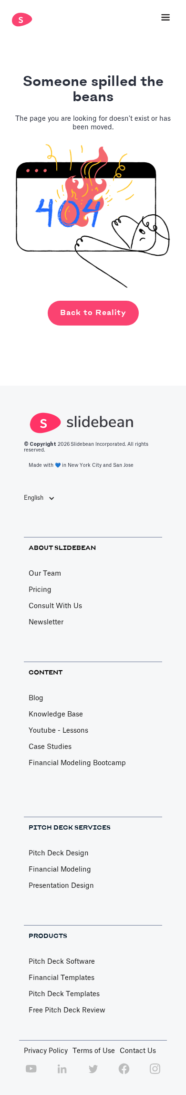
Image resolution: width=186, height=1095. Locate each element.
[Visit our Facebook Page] (124, 1074)
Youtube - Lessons (58, 730)
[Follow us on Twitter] (93, 1074)
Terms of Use (93, 1051)
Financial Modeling (60, 869)
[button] (165, 18)
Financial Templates (61, 978)
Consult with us (55, 606)
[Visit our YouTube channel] (31, 1074)
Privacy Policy (46, 1051)
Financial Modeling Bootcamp (77, 763)
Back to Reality (93, 313)
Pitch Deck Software (62, 961)
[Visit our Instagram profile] (155, 1074)
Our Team (45, 573)
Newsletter (46, 622)
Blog (36, 698)
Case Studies (50, 747)
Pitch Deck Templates (64, 994)
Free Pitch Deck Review (67, 1010)
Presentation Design (61, 886)
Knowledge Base (56, 714)
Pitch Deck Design (59, 853)
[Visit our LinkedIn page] (62, 1074)
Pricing (40, 590)
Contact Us (138, 1051)
